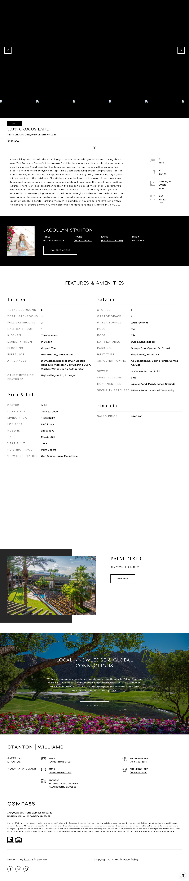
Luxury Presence (35, 859)
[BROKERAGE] (26, 869)
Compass (82, 823)
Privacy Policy (129, 859)
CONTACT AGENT (60, 250)
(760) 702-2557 (83, 240)
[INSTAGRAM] (18, 869)
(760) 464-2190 (138, 772)
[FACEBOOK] (10, 869)
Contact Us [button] (94, 706)
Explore (123, 579)
